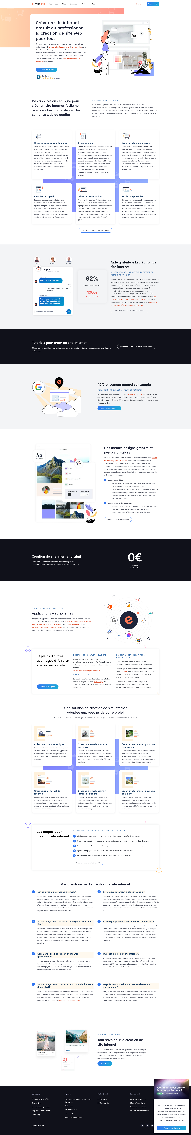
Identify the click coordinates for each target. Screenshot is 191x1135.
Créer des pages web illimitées (50, 143)
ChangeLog (36, 1115)
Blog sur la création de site (41, 1111)
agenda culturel (56, 627)
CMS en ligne (98, 682)
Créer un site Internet (46, 70)
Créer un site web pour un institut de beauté (92, 792)
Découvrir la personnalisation (118, 519)
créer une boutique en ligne (59, 47)
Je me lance (104, 1064)
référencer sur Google (134, 394)
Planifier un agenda (44, 196)
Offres (64, 4)
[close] (186, 1081)
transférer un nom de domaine (69, 1000)
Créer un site (153, 4)
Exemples (73, 4)
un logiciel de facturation (74, 621)
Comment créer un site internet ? (88, 863)
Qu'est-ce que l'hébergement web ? (86, 671)
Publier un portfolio (132, 196)
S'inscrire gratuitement (172, 1128)
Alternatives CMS (71, 1110)
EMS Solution (102, 1099)
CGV (71, 1114)
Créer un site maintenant (109, 408)
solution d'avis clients (40, 627)
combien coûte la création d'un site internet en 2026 (60, 565)
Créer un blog (85, 143)
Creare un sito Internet (138, 1107)
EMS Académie (103, 1103)
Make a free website (137, 1103)
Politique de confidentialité (74, 1117)
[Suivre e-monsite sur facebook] (142, 1125)
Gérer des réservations (90, 196)
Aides (84, 4)
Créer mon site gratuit (48, 687)
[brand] (39, 3)
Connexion (139, 4)
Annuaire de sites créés (40, 1099)
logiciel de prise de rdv (74, 624)
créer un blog (77, 47)
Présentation (54, 4)
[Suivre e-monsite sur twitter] (147, 1125)
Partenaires (69, 1106)
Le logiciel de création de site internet (95, 230)
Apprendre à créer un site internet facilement (136, 346)
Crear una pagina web (138, 1099)
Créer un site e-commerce (136, 143)
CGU (66, 1114)
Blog (93, 4)
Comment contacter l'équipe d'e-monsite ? (129, 311)
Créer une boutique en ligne (49, 744)
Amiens (125, 672)
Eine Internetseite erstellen (139, 1111)
